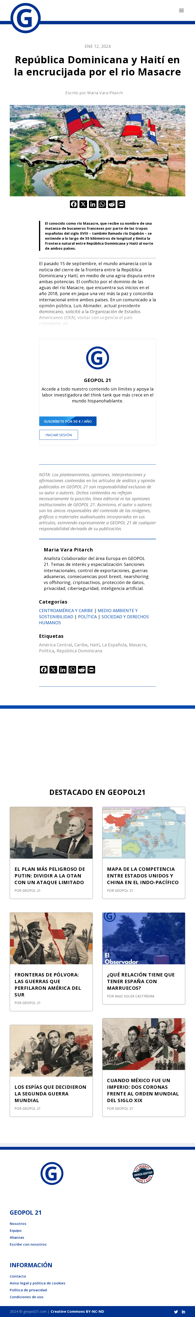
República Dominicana (79, 651)
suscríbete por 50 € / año (68, 421)
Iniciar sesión (58, 434)
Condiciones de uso (27, 1296)
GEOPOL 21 (31, 890)
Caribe (81, 645)
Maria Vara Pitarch (105, 92)
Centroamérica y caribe (66, 610)
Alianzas (17, 1237)
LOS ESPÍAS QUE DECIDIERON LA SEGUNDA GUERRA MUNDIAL (51, 1094)
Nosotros (18, 1223)
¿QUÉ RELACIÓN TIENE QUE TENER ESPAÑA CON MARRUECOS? (141, 981)
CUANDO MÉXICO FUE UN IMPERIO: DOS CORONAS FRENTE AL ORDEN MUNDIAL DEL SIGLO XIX (143, 1090)
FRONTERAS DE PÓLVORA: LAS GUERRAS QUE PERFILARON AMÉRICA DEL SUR (48, 984)
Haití (95, 645)
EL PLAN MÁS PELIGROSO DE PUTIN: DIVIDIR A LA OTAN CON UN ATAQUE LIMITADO (50, 876)
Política (87, 616)
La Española (114, 645)
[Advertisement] (97, 744)
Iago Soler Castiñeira (134, 996)
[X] (83, 204)
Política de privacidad (28, 1289)
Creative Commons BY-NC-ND (77, 1311)
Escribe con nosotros (28, 1244)
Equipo (16, 1230)
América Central (55, 645)
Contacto (18, 1276)
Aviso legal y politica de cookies (37, 1283)
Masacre (137, 645)
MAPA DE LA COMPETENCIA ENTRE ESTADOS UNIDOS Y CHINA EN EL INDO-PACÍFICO (143, 876)
